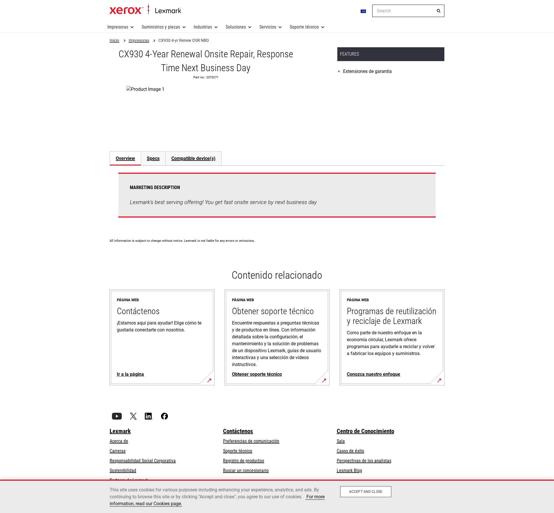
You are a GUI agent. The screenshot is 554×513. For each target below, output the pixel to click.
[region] (277, 496)
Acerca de (119, 441)
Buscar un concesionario (246, 470)
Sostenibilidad (123, 470)
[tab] (125, 158)
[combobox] (408, 11)
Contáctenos (238, 431)
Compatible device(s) (193, 158)
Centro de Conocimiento (365, 431)
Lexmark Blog (349, 470)
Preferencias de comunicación (251, 441)
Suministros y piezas (161, 27)
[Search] (438, 11)
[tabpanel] (277, 198)
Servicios (267, 27)
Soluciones (236, 27)
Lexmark (120, 431)
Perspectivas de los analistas (364, 460)
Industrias (203, 27)
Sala (341, 441)
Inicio (145, 9)
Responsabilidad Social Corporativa (143, 460)
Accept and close (365, 492)
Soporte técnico (304, 27)
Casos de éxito (350, 451)
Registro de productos (243, 460)
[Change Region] (363, 11)
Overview (125, 158)
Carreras (118, 451)
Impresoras (117, 27)
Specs (153, 158)
